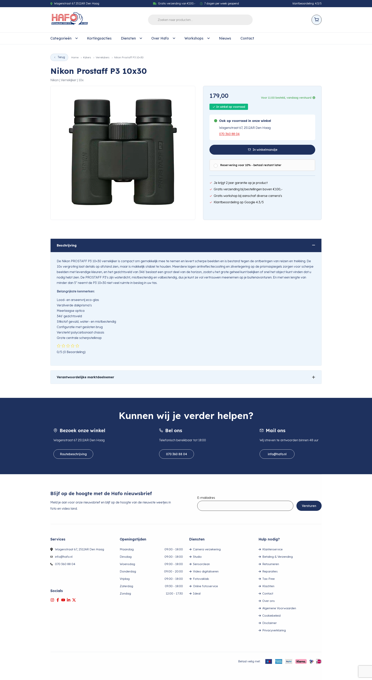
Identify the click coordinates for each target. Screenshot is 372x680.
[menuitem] (64, 38)
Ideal (197, 593)
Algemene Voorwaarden (279, 608)
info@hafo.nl (277, 454)
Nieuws (225, 38)
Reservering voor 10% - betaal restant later (250, 165)
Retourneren (270, 564)
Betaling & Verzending (277, 556)
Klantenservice (272, 549)
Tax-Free (268, 579)
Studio (197, 556)
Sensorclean (201, 564)
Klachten (268, 586)
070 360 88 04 (229, 134)
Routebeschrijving (73, 454)
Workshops (193, 38)
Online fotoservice (205, 586)
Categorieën (60, 38)
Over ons (268, 601)
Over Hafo (160, 38)
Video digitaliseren (206, 571)
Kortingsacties (99, 38)
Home (74, 57)
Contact (247, 38)
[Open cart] (317, 20)
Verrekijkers (102, 57)
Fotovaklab (201, 579)
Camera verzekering (207, 549)
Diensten (128, 38)
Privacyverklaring (274, 630)
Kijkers (87, 57)
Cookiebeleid (271, 615)
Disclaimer (269, 623)
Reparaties (270, 571)
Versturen (309, 506)
